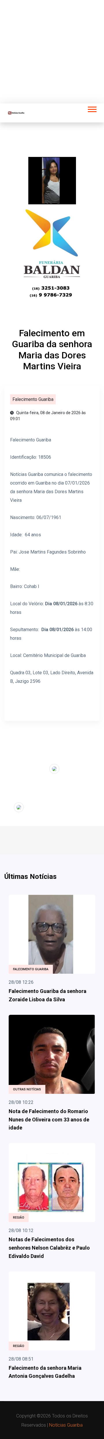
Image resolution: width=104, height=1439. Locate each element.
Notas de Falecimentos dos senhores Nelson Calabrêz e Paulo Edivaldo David (49, 1247)
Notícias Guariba (66, 1425)
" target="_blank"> (31, 768)
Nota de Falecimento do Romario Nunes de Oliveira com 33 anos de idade (49, 1119)
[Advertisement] (52, 51)
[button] (92, 108)
